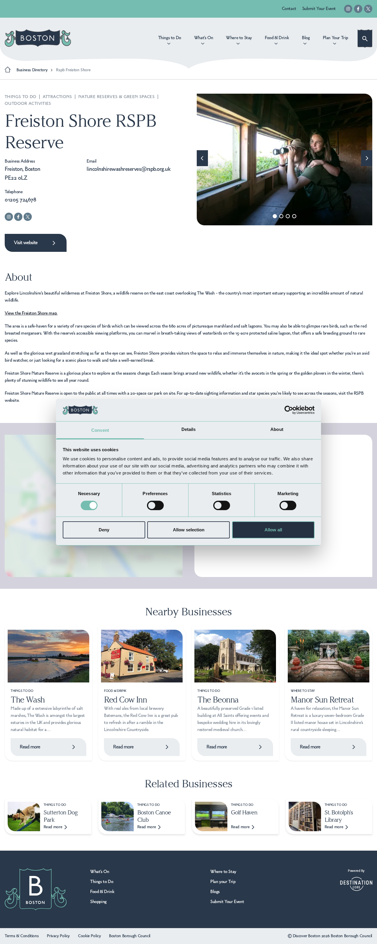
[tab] (275, 216)
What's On (99, 872)
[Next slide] (366, 158)
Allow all (273, 529)
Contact (289, 9)
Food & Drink (102, 892)
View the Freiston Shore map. (31, 313)
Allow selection (188, 529)
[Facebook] (358, 9)
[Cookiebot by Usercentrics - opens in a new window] (289, 410)
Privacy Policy (58, 936)
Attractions (58, 97)
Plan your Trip (222, 882)
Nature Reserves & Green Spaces (117, 97)
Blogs (215, 892)
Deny (104, 529)
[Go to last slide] (202, 158)
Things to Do (21, 97)
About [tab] (276, 429)
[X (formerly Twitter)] (368, 9)
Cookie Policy (89, 936)
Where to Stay (223, 872)
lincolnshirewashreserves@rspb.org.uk (129, 169)
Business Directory (31, 70)
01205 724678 (20, 200)
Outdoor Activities (28, 104)
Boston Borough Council (130, 936)
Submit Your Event (319, 9)
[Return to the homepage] (38, 38)
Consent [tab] (100, 430)
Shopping (98, 902)
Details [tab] (188, 429)
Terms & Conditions (22, 936)
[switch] (155, 505)
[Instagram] (348, 9)
